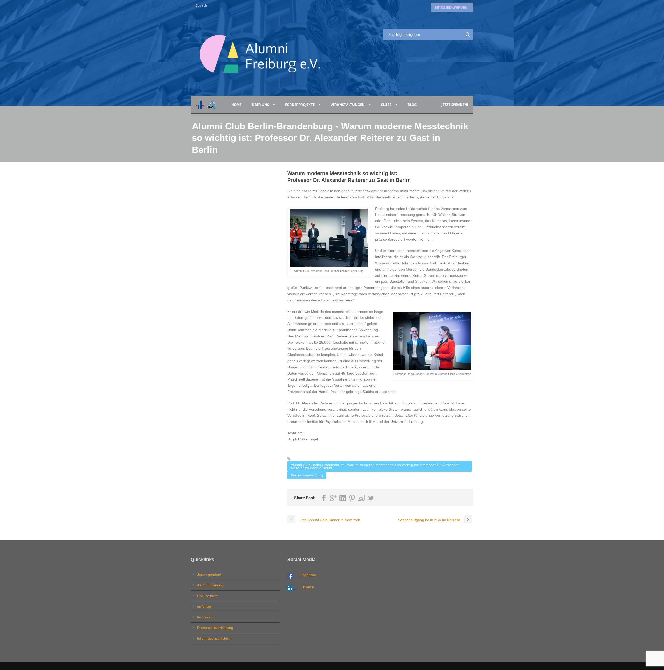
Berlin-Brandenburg (307, 475)
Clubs (386, 104)
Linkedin (307, 587)
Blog (412, 104)
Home (236, 104)
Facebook (308, 575)
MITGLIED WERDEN (451, 8)
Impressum (206, 617)
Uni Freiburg (207, 596)
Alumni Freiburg (210, 585)
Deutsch (201, 5)
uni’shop (204, 606)
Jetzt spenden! (454, 104)
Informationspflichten (214, 638)
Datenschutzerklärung (215, 628)
